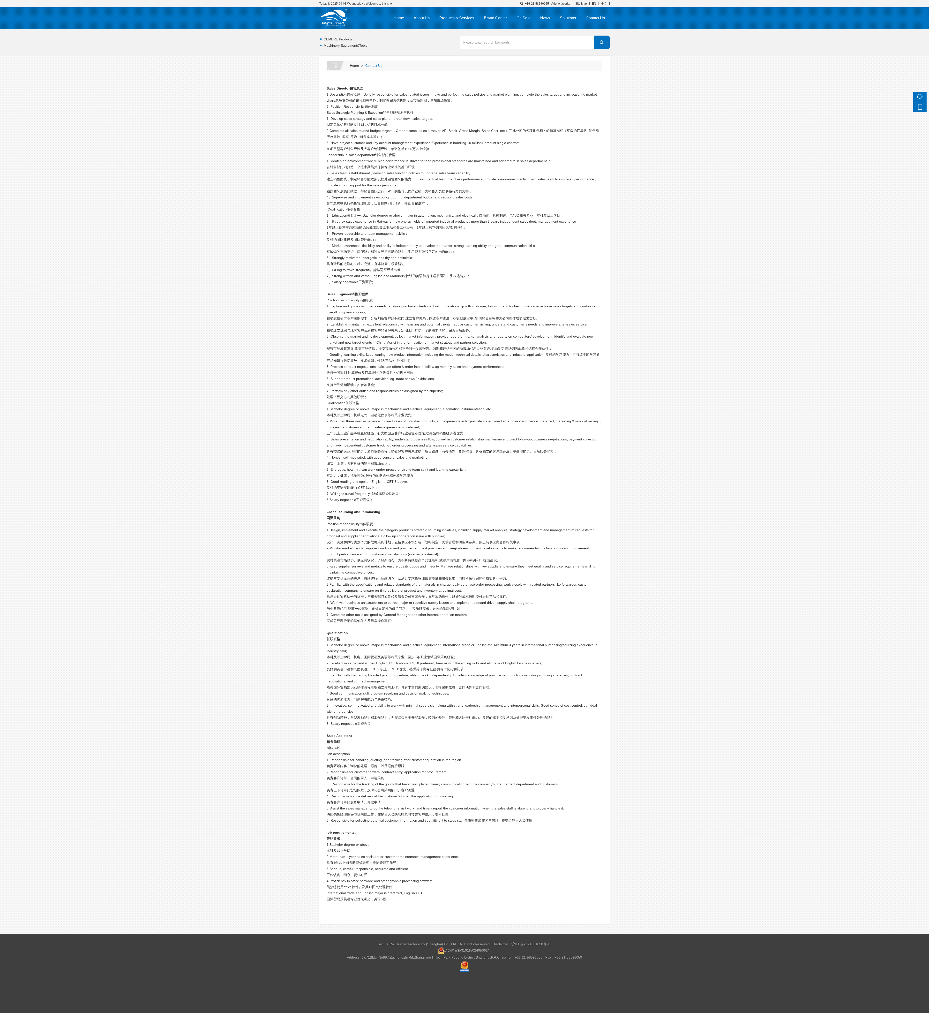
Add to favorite (560, 3)
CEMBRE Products (338, 39)
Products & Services (456, 18)
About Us (422, 18)
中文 (604, 3)
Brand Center (495, 18)
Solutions (568, 18)
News (545, 18)
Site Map (581, 3)
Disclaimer (501, 944)
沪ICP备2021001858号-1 (530, 944)
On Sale (524, 18)
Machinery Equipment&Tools (345, 45)
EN (594, 3)
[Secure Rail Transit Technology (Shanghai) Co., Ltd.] (352, 11)
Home (399, 18)
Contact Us (595, 18)
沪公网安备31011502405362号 (467, 950)
